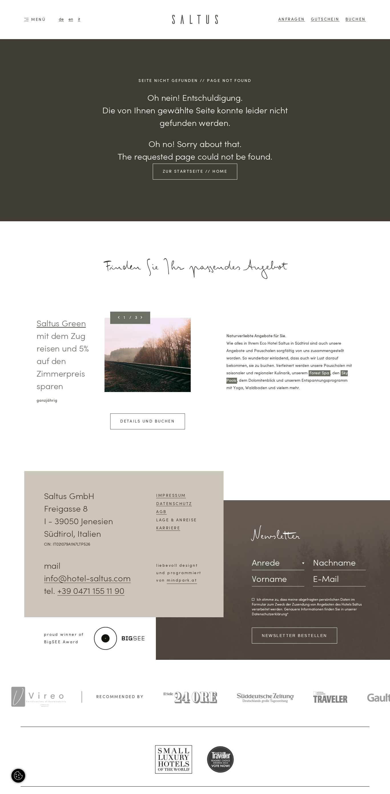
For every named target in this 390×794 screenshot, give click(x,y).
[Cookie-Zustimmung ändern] (18, 776)
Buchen (355, 19)
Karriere (168, 528)
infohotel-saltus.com (87, 579)
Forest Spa (319, 373)
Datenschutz (174, 504)
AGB (161, 512)
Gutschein (325, 19)
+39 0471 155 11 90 (90, 591)
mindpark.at (182, 580)
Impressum (171, 496)
